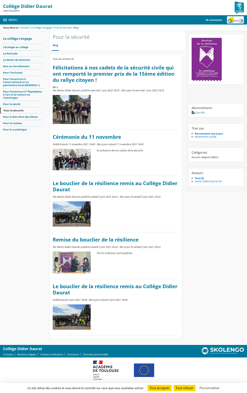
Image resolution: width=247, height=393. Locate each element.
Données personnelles (95, 354)
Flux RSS (200, 112)
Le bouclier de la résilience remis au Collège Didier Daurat (115, 186)
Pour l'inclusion (13, 72)
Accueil (24, 27)
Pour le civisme (12, 123)
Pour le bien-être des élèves (20, 117)
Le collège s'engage (41, 27)
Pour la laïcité (11, 104)
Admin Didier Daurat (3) (208, 181)
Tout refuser (185, 388)
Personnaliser (210, 388)
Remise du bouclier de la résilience (96, 239)
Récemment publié (205, 136)
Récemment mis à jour (209, 133)
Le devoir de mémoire (16, 60)
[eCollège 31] (235, 20)
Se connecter (214, 20)
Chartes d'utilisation (51, 354)
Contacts (8, 354)
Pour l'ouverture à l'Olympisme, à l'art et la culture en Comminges (23, 94)
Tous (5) (199, 178)
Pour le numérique (15, 129)
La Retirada (10, 53)
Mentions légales (26, 354)
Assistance (73, 354)
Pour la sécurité (63, 27)
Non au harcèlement (16, 66)
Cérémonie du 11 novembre (87, 137)
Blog (55, 45)
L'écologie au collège (15, 47)
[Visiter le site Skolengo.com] (222, 353)
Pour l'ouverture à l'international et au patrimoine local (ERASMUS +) (21, 82)
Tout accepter (160, 388)
